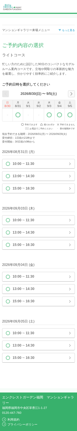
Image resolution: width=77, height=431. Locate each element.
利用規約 (13, 419)
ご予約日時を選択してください (26, 84)
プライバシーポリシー (22, 424)
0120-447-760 (11, 412)
